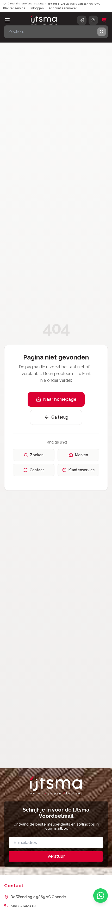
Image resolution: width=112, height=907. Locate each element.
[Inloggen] (81, 20)
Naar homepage (59, 399)
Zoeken (36, 455)
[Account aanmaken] (93, 20)
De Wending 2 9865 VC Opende (38, 897)
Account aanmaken (63, 8)
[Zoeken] (101, 31)
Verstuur (56, 856)
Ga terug (59, 417)
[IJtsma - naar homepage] (44, 20)
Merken (81, 455)
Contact (37, 470)
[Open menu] (7, 20)
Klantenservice (14, 8)
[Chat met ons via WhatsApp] (100, 895)
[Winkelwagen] (104, 20)
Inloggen (37, 8)
